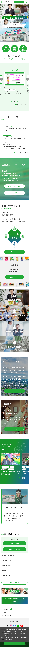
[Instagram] (11, 626)
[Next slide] (27, 79)
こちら (22, 633)
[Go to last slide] (1, 464)
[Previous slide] (1, 79)
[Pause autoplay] (17, 102)
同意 (14, 643)
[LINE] (18, 626)
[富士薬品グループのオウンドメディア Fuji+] (14, 600)
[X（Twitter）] (7, 626)
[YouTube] (21, 626)
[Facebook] (14, 626)
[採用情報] (14, 591)
